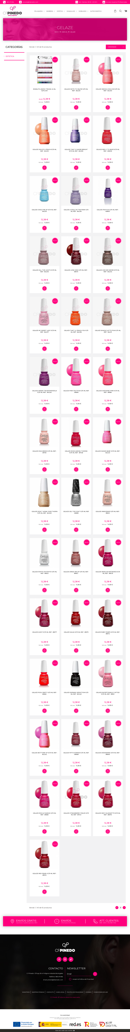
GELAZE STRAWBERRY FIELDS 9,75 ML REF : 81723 (76, 814)
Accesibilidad (65, 1015)
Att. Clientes (109, 920)
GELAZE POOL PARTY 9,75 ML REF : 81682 (44, 693)
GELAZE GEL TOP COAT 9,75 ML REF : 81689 (76, 512)
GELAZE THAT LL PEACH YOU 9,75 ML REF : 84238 (76, 331)
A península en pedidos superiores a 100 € (26, 922)
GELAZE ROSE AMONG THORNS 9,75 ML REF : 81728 (76, 451)
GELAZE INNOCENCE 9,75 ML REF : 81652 (108, 512)
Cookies (88, 992)
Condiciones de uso (101, 992)
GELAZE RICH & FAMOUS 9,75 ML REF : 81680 (44, 814)
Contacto (50, 992)
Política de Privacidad (86, 979)
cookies (70, 1030)
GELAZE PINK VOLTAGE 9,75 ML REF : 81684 (76, 391)
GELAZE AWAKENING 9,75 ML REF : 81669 (107, 753)
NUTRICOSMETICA (96, 11)
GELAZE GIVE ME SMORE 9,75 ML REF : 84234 (107, 270)
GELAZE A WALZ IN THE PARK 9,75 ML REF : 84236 (76, 210)
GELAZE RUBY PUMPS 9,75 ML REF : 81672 (107, 633)
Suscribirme (95, 974)
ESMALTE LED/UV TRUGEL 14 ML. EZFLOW (44, 89)
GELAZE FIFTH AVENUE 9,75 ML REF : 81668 (76, 753)
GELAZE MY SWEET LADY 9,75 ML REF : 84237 (44, 331)
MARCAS (64, 32)
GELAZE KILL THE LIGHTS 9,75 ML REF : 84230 (44, 270)
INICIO (57, 32)
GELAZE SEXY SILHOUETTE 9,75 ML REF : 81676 (107, 814)
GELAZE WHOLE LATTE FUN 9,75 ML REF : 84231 (108, 331)
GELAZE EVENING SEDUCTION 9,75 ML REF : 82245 (76, 693)
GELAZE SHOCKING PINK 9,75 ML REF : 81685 (107, 391)
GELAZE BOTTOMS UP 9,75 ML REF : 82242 (44, 753)
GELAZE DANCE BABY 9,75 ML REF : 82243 (107, 451)
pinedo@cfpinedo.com (55, 980)
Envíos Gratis (26, 920)
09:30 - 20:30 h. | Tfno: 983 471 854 (108, 922)
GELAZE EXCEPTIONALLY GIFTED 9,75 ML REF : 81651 (108, 693)
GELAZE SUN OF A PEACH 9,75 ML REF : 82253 (44, 150)
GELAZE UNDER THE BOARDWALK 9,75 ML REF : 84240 (44, 391)
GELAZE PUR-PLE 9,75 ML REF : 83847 (108, 210)
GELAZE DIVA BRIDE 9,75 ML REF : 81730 (44, 451)
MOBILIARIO (82, 11)
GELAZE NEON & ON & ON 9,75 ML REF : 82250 (108, 89)
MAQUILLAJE (71, 11)
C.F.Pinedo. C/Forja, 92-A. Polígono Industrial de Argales (45, 973)
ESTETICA (60, 11)
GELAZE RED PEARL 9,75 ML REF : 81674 (44, 874)
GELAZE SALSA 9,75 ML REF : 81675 (76, 632)
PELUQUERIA (38, 11)
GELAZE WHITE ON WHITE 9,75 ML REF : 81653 (44, 572)
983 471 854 (59, 976)
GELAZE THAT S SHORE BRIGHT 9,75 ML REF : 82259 (76, 150)
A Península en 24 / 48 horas (68, 922)
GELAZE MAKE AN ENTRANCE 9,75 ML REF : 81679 (108, 572)
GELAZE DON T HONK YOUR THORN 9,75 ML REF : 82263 (44, 512)
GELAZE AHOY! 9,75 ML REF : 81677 (44, 632)
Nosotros (26, 992)
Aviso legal (60, 992)
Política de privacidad (75, 992)
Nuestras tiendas (38, 992)
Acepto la (76, 979)
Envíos (66, 920)
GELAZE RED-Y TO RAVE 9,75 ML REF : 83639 (107, 150)
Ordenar (112, 47)
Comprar (44, 107)
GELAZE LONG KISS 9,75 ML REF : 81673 (76, 270)
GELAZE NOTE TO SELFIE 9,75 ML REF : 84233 (76, 89)
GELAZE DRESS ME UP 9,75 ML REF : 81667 (76, 572)
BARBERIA (50, 11)
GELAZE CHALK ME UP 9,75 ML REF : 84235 (44, 210)
